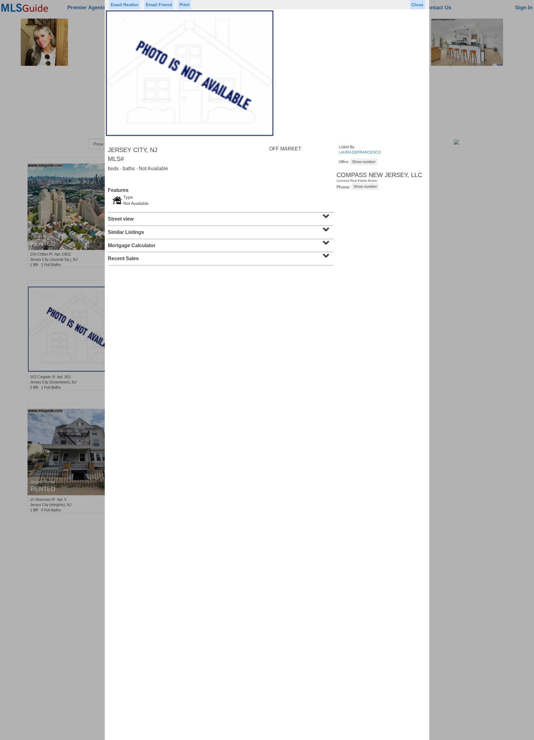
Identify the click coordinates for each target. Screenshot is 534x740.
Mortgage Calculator (220, 243)
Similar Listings (220, 230)
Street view (220, 217)
